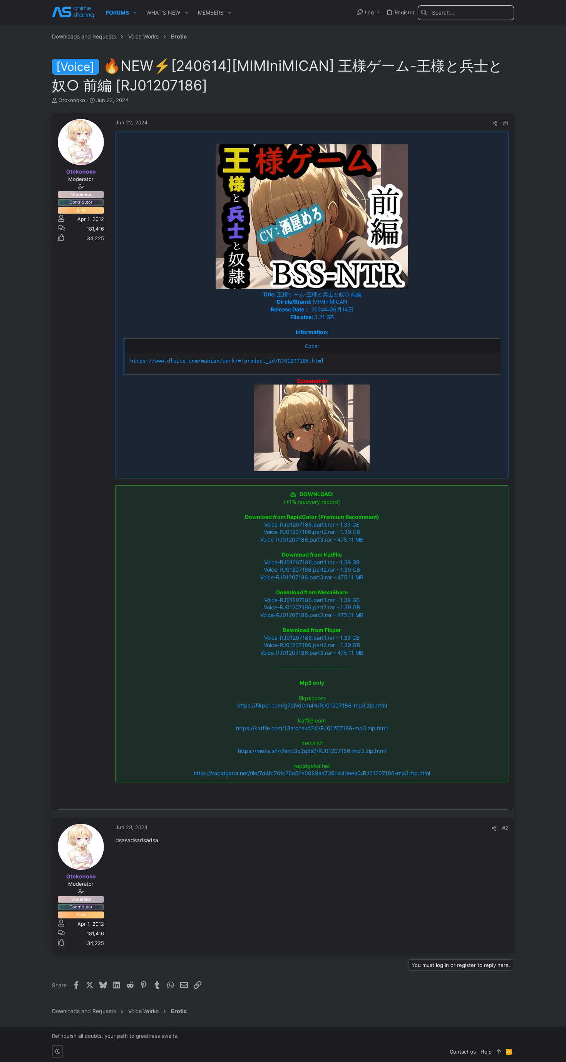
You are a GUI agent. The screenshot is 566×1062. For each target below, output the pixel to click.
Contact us (463, 1052)
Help (486, 1052)
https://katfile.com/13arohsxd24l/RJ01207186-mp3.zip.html (312, 728)
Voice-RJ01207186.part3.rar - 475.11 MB (311, 539)
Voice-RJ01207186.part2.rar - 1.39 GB (312, 531)
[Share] (495, 123)
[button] (135, 13)
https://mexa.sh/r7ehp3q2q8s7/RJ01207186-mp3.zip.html (312, 751)
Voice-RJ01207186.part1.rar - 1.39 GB (312, 524)
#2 (505, 828)
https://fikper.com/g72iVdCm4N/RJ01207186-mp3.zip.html (312, 705)
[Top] (499, 1051)
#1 (505, 123)
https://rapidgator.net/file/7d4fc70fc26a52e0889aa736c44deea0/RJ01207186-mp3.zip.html (312, 773)
